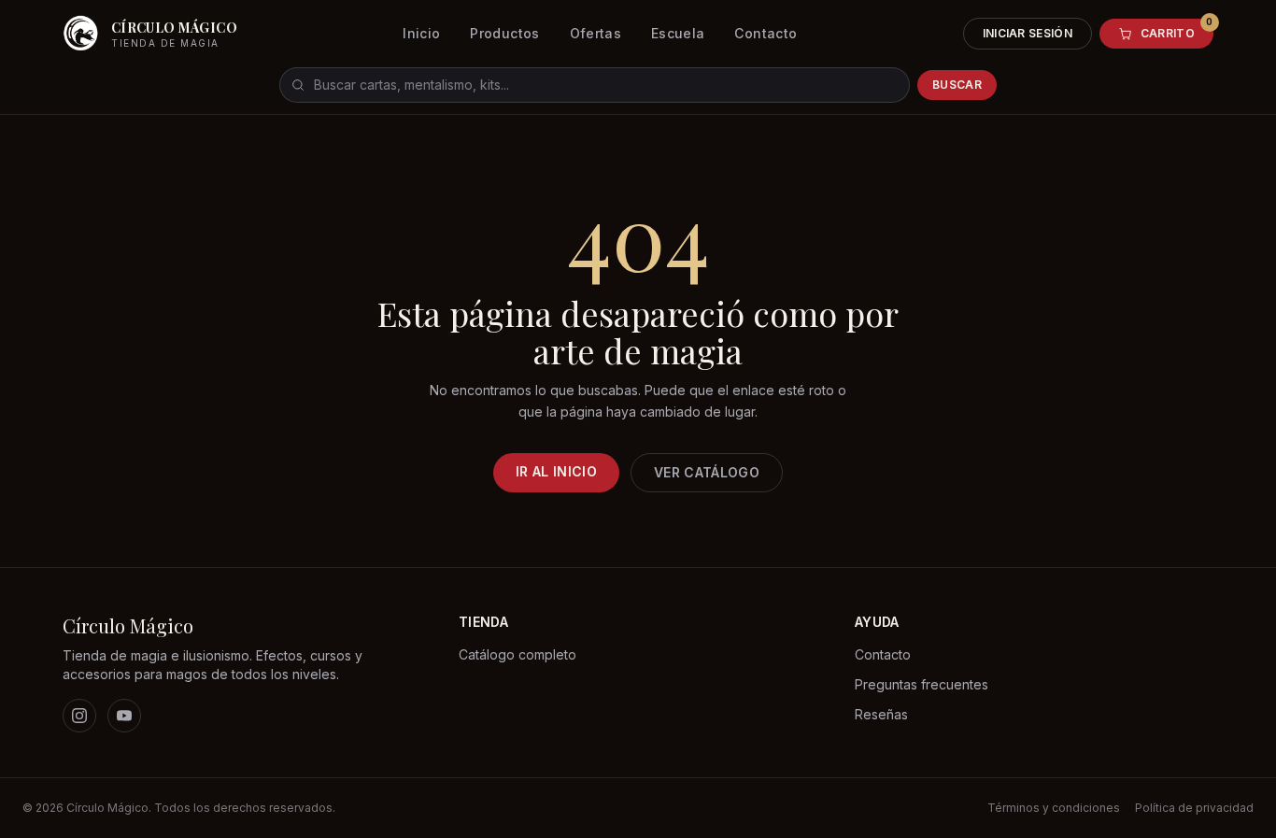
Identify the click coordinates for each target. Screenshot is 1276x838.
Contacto (765, 33)
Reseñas (881, 714)
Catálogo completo (517, 654)
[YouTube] (124, 715)
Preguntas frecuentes (921, 684)
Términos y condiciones (1053, 808)
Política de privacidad (1194, 808)
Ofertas (595, 33)
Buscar (957, 85)
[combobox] (594, 85)
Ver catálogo (706, 472)
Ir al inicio (556, 471)
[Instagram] (79, 715)
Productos (504, 33)
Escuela (677, 33)
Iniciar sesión (1027, 33)
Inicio (421, 33)
